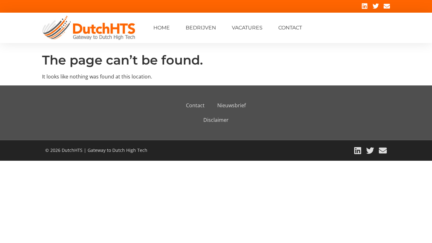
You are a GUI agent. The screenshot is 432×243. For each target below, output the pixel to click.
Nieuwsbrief (231, 105)
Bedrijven (201, 28)
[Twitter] (376, 6)
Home (161, 28)
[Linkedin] (364, 6)
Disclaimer (216, 119)
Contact (290, 28)
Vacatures (247, 28)
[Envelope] (387, 6)
